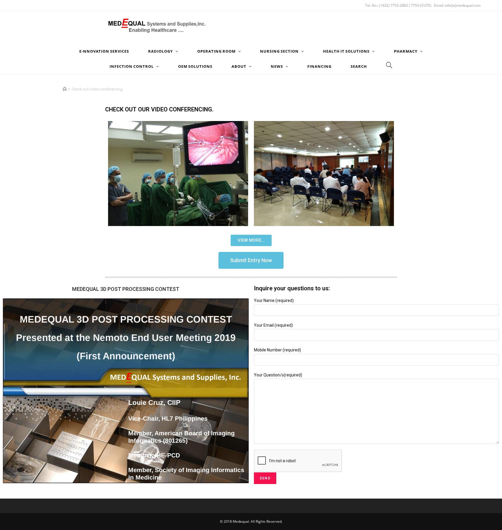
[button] (251, 240)
